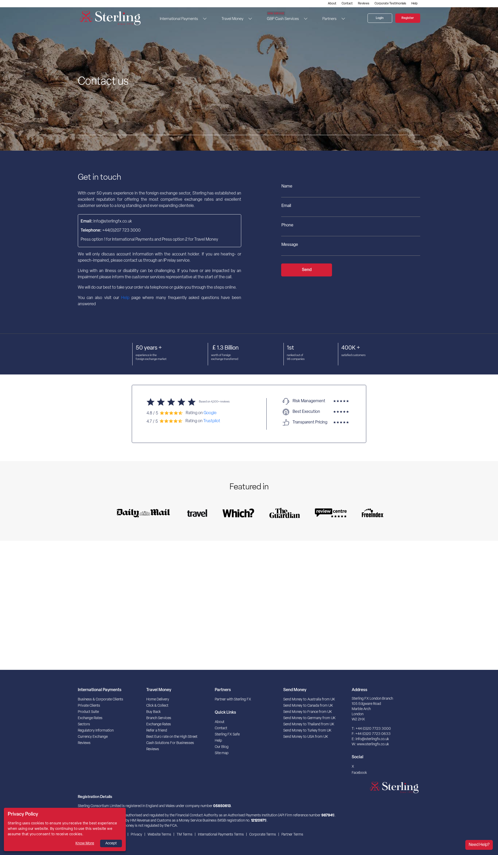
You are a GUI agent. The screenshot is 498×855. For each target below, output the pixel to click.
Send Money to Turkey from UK (307, 731)
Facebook (359, 773)
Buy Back (153, 712)
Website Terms (159, 835)
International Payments (179, 19)
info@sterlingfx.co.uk (372, 739)
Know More (84, 843)
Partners (329, 19)
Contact (347, 3)
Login (380, 18)
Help (414, 3)
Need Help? (479, 845)
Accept (111, 843)
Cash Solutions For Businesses (170, 743)
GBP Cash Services (283, 17)
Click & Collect (157, 706)
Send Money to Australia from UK (309, 699)
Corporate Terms (262, 835)
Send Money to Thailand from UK (308, 724)
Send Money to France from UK (307, 712)
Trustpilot (211, 421)
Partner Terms (292, 835)
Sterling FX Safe (227, 734)
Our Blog (222, 747)
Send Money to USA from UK (305, 737)
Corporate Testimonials (390, 3)
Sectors (84, 724)
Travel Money (232, 19)
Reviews (363, 3)
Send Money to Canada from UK (308, 706)
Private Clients (89, 706)
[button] (203, 19)
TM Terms (184, 835)
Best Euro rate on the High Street (171, 737)
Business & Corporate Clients (100, 699)
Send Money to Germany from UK (309, 718)
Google (210, 413)
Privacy (136, 835)
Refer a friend (156, 731)
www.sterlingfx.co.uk (373, 744)
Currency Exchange (93, 737)
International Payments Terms (221, 835)
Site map (222, 753)
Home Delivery (157, 699)
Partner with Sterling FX (233, 699)
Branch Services (158, 718)
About (332, 3)
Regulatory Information (96, 731)
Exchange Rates (90, 718)
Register (408, 18)
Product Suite (88, 712)
